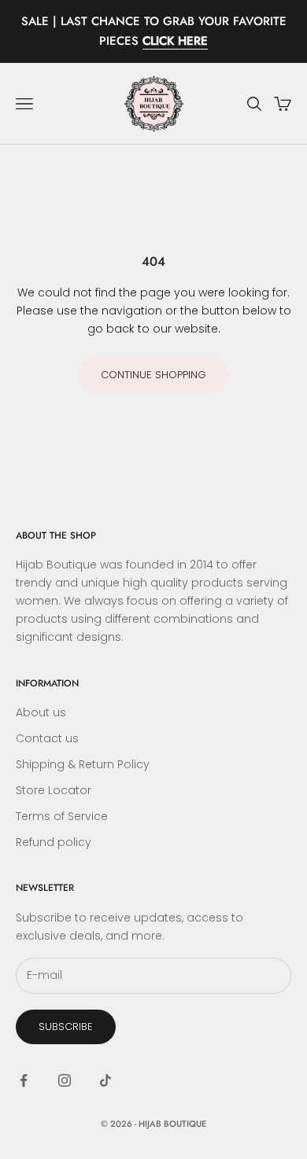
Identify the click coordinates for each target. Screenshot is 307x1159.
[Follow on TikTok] (105, 1080)
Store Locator (53, 790)
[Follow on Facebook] (23, 1080)
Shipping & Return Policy (83, 764)
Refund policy (53, 842)
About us (41, 712)
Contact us (47, 738)
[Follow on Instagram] (64, 1080)
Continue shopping (153, 374)
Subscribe (66, 1026)
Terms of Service (62, 816)
